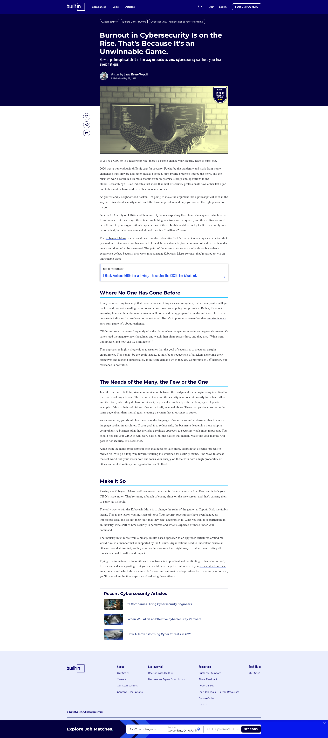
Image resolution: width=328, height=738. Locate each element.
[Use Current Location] (199, 729)
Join (212, 6)
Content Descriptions (130, 691)
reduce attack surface (213, 566)
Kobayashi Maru (116, 238)
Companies (99, 6)
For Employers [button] (246, 6)
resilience (136, 441)
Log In (223, 6)
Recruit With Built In (160, 672)
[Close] (324, 723)
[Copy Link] (86, 124)
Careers (121, 679)
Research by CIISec (120, 184)
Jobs (116, 6)
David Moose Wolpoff (136, 74)
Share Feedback (208, 679)
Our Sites (254, 672)
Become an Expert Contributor (166, 679)
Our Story (123, 672)
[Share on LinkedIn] (86, 133)
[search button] (200, 7)
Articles (130, 6)
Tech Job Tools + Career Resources (219, 691)
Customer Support (210, 672)
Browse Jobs (206, 698)
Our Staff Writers (127, 685)
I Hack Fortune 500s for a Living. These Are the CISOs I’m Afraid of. (150, 275)
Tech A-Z (204, 704)
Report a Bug (207, 685)
